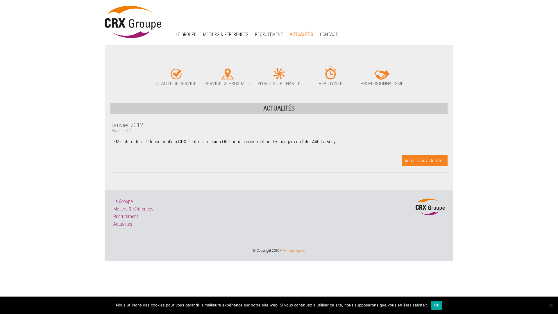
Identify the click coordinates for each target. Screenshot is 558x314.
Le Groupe (123, 201)
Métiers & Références (225, 34)
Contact (329, 34)
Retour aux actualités (425, 160)
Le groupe (186, 34)
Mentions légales (293, 251)
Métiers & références (133, 209)
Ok (436, 305)
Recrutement (269, 34)
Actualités (301, 34)
